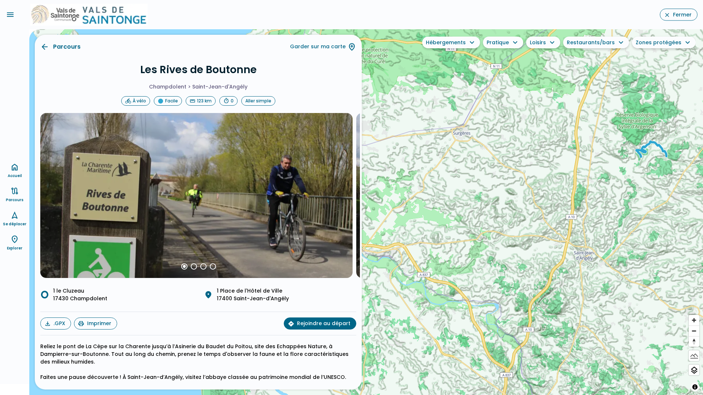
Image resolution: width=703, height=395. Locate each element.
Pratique (498, 42)
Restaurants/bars (591, 42)
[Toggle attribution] (695, 387)
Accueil (15, 175)
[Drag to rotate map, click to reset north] (694, 341)
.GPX (59, 323)
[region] (366, 212)
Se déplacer (14, 224)
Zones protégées (658, 42)
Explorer (14, 248)
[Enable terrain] (694, 355)
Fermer (682, 14)
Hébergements (446, 42)
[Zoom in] (694, 320)
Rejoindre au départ (323, 323)
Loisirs (538, 42)
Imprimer (99, 323)
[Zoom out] (694, 331)
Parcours (67, 46)
